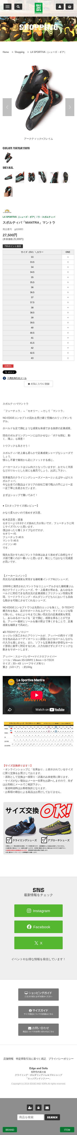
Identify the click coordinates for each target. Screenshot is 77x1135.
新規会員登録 (30, 1108)
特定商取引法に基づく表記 (31, 1058)
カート (69, 7)
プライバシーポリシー (61, 1058)
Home (6, 52)
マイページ (60, 7)
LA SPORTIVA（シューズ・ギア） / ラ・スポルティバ (29, 217)
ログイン (38, 1108)
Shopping (19, 52)
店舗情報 (8, 1058)
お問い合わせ (47, 1108)
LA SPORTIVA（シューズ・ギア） (48, 52)
